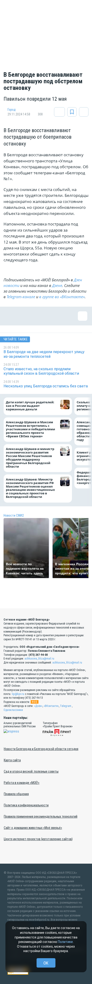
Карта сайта (12, 760)
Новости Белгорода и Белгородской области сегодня (41, 749)
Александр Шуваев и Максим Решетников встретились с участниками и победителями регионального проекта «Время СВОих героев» (30, 429)
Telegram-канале (21, 296)
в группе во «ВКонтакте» (62, 296)
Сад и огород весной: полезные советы (31, 771)
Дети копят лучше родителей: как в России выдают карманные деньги (30, 406)
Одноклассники (13, 710)
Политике (65, 942)
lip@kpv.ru (18, 694)
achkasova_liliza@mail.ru (39, 658)
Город (12, 109)
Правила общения (16, 794)
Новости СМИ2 (14, 515)
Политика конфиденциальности (26, 805)
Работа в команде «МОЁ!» (21, 783)
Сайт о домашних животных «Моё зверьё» (33, 828)
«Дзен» (38, 706)
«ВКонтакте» (51, 706)
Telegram (65, 706)
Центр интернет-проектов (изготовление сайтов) (38, 839)
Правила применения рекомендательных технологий (40, 816)
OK (45, 963)
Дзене (57, 285)
